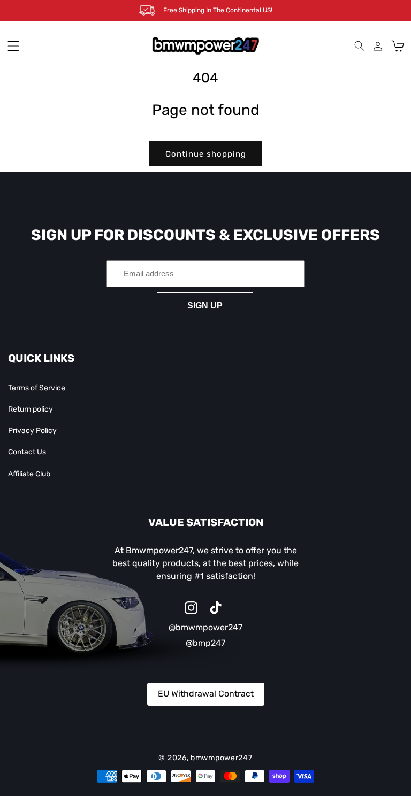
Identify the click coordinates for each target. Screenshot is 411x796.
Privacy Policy (32, 430)
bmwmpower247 (221, 757)
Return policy (30, 409)
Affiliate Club (29, 473)
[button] (13, 46)
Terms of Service (36, 387)
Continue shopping (205, 154)
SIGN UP (205, 305)
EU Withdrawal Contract (206, 694)
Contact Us (27, 452)
